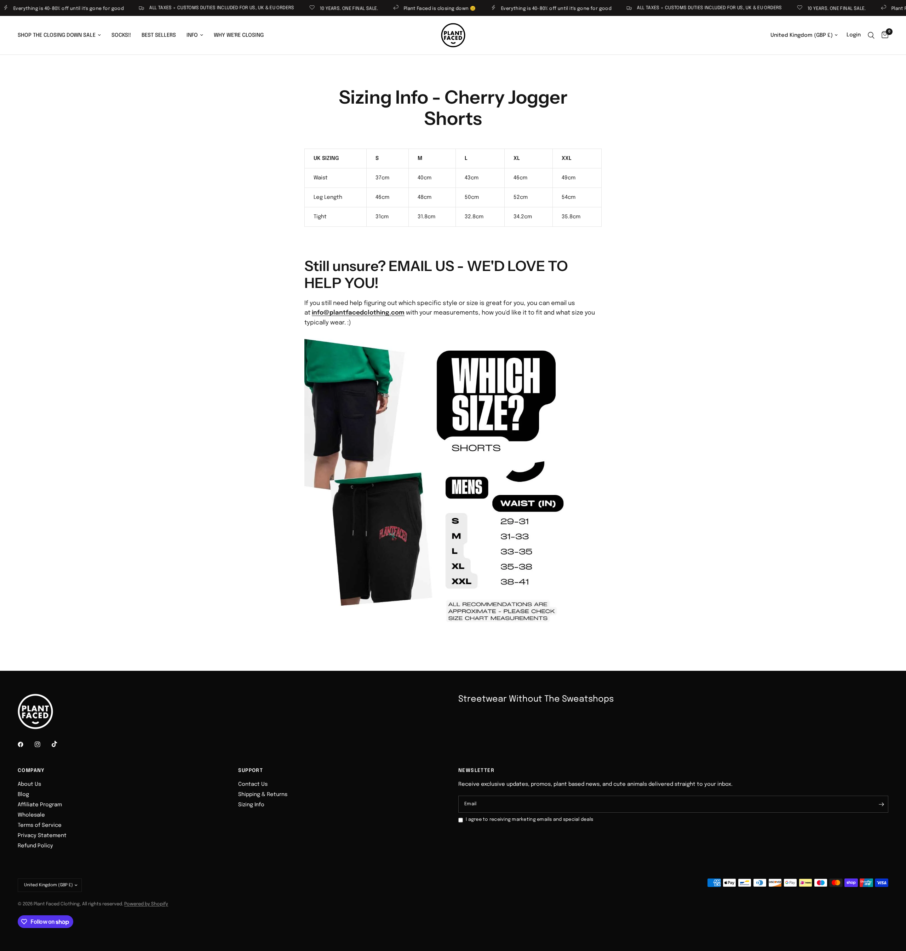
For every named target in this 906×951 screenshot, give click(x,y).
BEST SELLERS (159, 35)
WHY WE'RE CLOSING (239, 35)
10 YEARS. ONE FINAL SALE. (328, 8)
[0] (883, 35)
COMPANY (31, 770)
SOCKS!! (121, 35)
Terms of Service (40, 825)
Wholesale (31, 815)
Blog (23, 794)
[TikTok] (59, 744)
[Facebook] (25, 744)
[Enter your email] (881, 804)
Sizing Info (251, 805)
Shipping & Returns (262, 794)
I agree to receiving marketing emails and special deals (529, 819)
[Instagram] (42, 744)
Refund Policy (35, 846)
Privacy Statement (42, 835)
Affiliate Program (40, 805)
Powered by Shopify (146, 904)
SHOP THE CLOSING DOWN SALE (57, 35)
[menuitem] (62, 35)
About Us (29, 784)
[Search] (871, 35)
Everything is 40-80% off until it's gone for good (536, 8)
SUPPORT (250, 770)
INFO (192, 35)
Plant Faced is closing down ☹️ (419, 8)
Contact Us (253, 784)
